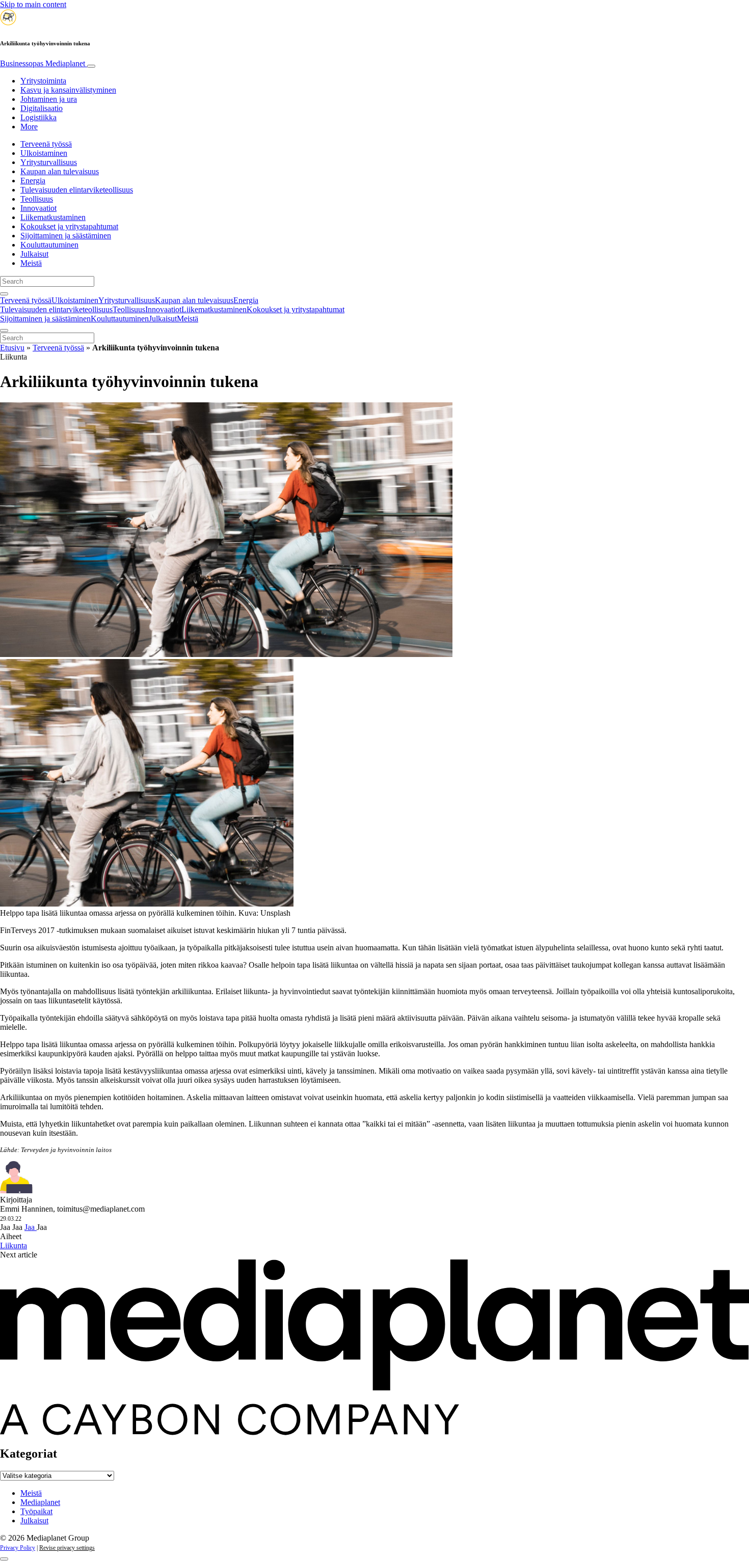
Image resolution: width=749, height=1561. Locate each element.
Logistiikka (38, 117)
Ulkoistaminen (43, 153)
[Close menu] (4, 330)
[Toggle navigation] (91, 66)
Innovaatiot (38, 208)
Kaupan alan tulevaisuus (59, 171)
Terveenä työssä (46, 144)
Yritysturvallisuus (48, 162)
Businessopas (42, 63)
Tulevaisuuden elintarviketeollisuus (76, 189)
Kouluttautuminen (49, 244)
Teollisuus (36, 199)
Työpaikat (36, 1511)
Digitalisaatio (41, 108)
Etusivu (12, 347)
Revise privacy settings (67, 1547)
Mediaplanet (40, 1502)
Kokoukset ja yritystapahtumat (69, 226)
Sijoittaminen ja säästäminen (65, 235)
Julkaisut (34, 254)
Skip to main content (33, 4)
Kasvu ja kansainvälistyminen (68, 90)
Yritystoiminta (43, 80)
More (29, 126)
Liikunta (13, 1245)
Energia (32, 180)
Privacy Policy (17, 1547)
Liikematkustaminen (53, 217)
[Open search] (4, 293)
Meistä (31, 263)
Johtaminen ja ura (48, 99)
